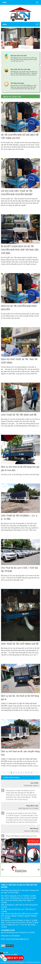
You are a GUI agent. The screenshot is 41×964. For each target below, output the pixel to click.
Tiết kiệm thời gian (17, 83)
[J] (20, 869)
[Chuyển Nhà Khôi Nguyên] (20, 13)
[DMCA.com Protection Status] (20, 945)
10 (31, 773)
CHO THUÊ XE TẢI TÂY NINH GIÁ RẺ (19, 414)
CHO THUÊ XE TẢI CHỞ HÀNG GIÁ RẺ (20, 643)
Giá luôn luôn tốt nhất (18, 55)
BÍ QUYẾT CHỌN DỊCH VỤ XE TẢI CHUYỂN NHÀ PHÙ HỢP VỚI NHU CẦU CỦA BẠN (20, 250)
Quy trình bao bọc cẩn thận (20, 69)
